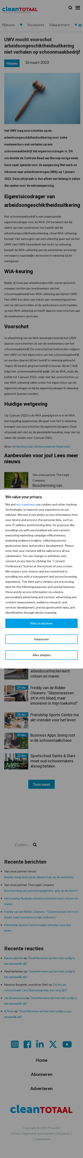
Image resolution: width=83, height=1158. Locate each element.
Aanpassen (41, 639)
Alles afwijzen (42, 655)
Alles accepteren (41, 623)
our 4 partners (25, 504)
